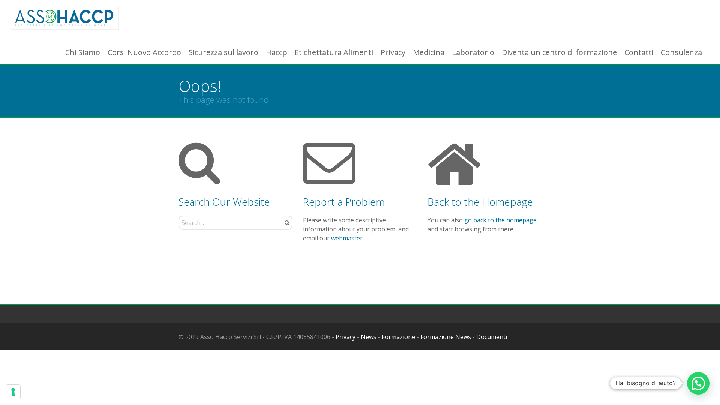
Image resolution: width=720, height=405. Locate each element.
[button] (698, 383)
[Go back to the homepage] (64, 18)
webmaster (347, 238)
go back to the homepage (500, 220)
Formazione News (445, 337)
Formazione (398, 337)
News (368, 337)
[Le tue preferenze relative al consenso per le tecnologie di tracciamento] (13, 392)
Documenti (491, 337)
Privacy (346, 337)
